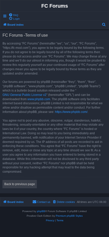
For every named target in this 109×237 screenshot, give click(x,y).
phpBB (41, 211)
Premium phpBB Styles (69, 215)
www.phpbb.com (38, 99)
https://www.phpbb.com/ (71, 112)
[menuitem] (13, 15)
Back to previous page (19, 184)
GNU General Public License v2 (24, 95)
